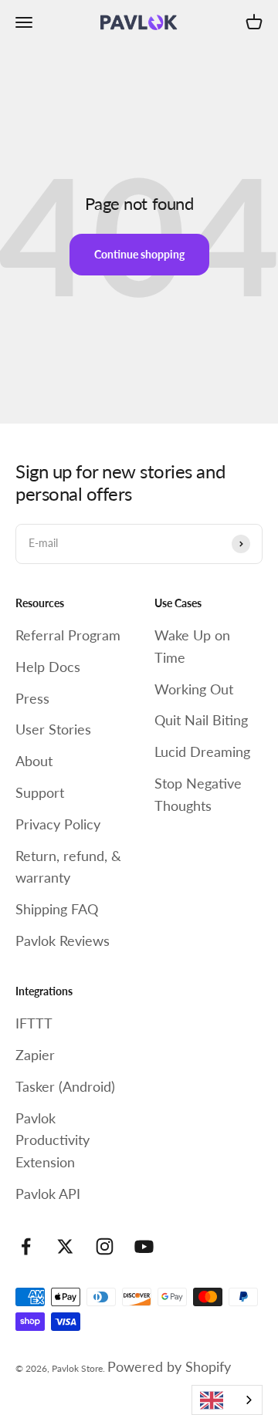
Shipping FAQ (56, 908)
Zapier (35, 1054)
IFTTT (34, 1023)
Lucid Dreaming (202, 751)
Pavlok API (47, 1193)
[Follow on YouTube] (144, 1246)
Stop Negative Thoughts (198, 794)
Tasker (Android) (65, 1086)
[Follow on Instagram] (104, 1246)
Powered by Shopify (169, 1366)
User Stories (53, 729)
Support (39, 792)
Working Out (193, 688)
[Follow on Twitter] (65, 1246)
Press (32, 698)
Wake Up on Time (192, 646)
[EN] (227, 1400)
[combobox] (227, 1400)
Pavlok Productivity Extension (52, 1140)
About (34, 760)
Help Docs (47, 666)
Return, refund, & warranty (68, 866)
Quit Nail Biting (201, 719)
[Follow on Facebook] (25, 1246)
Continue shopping (139, 254)
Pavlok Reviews (62, 940)
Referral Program (67, 634)
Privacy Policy (57, 824)
